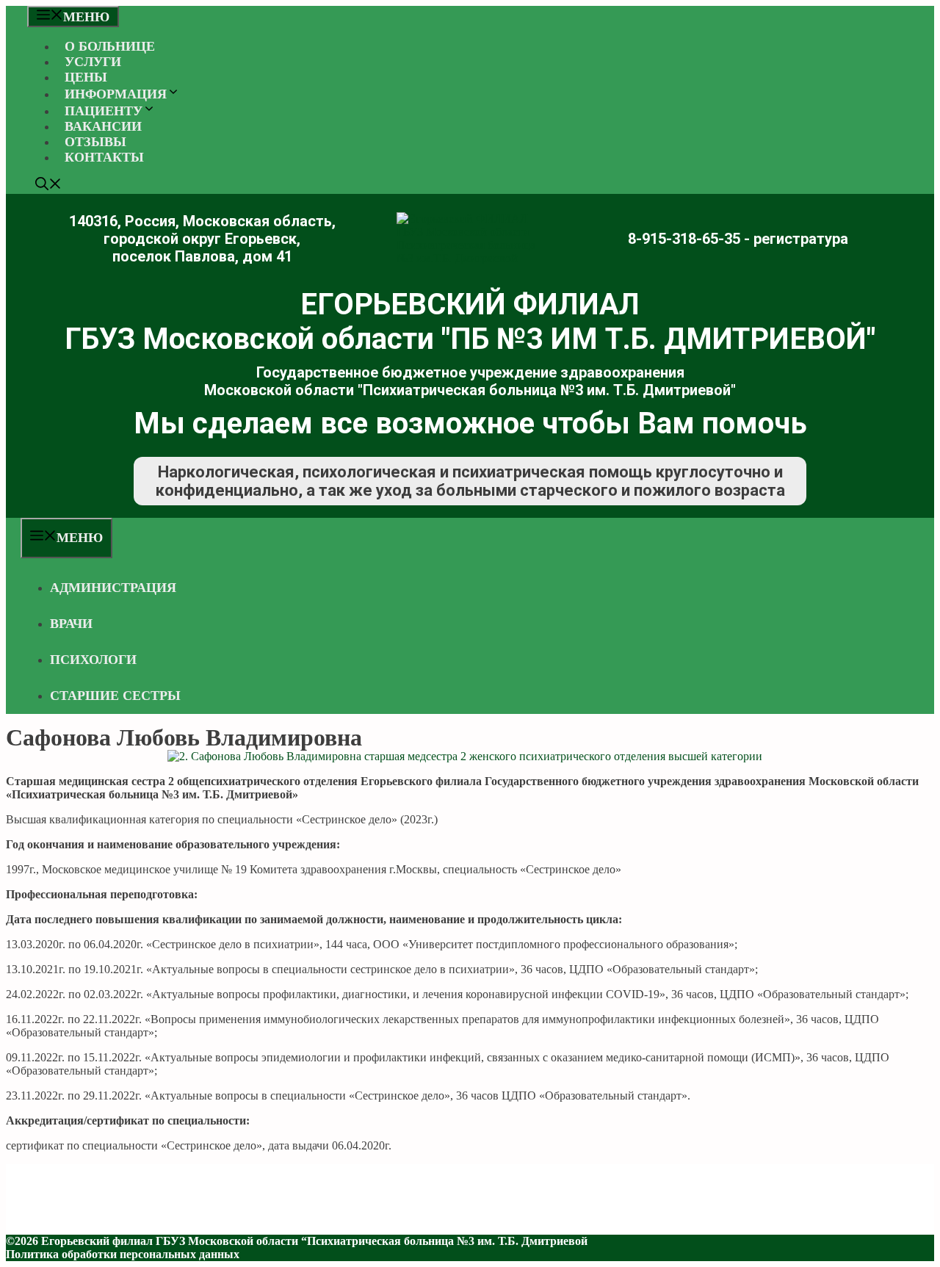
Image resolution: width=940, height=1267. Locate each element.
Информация (116, 94)
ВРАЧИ (71, 623)
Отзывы (95, 141)
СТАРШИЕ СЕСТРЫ (115, 695)
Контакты (104, 157)
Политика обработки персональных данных (122, 1254)
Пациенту (103, 111)
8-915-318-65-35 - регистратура (738, 239)
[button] (48, 185)
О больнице (110, 46)
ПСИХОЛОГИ (93, 659)
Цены (86, 77)
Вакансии (103, 126)
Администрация (113, 587)
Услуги (93, 61)
